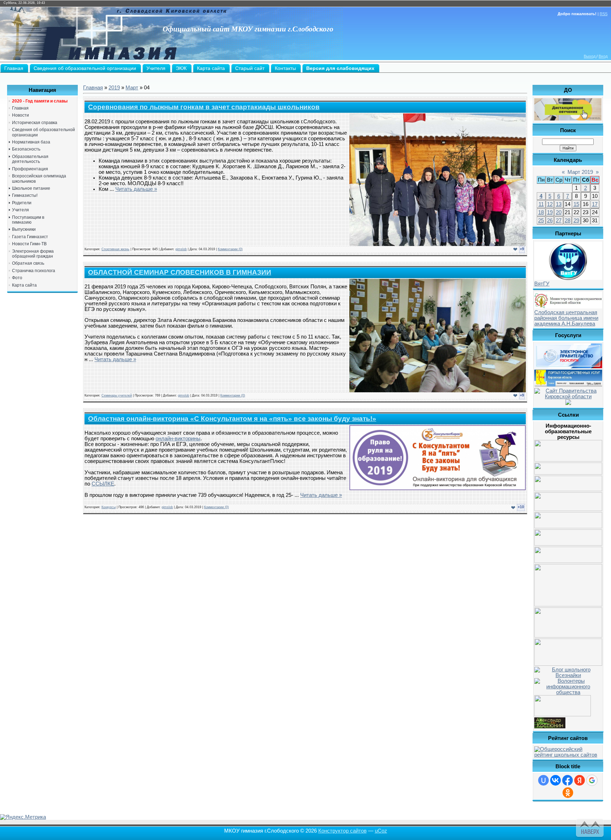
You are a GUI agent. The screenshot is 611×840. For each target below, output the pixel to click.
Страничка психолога (33, 270)
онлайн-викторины (178, 438)
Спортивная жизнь (115, 249)
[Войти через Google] (592, 780)
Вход (603, 56)
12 (550, 204)
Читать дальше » (136, 189)
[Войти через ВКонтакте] (555, 780)
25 (541, 220)
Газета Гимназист (30, 236)
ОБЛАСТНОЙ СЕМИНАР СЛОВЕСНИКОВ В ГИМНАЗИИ (179, 272)
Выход (590, 56)
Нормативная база (31, 142)
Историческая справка (34, 122)
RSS (603, 14)
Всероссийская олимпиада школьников (39, 178)
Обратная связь (28, 263)
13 (558, 204)
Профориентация (30, 168)
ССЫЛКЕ (103, 484)
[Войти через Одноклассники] (568, 792)
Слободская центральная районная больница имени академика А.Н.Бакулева (566, 318)
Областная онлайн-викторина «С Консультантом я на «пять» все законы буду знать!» (232, 418)
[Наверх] (589, 826)
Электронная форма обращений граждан (33, 254)
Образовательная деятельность (30, 159)
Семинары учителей (116, 395)
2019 (114, 87)
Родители (21, 202)
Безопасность (26, 149)
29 (576, 220)
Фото (17, 277)
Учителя (20, 209)
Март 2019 (580, 172)
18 (541, 212)
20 (558, 212)
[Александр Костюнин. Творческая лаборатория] (549, 726)
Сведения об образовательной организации (43, 132)
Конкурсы (108, 507)
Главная (20, 108)
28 (567, 220)
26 (550, 220)
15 (576, 204)
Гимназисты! (24, 195)
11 (541, 204)
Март (132, 87)
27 (558, 220)
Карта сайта (24, 285)
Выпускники (24, 229)
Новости (20, 115)
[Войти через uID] (543, 780)
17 (595, 204)
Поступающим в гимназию (28, 220)
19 (550, 212)
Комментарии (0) (230, 249)
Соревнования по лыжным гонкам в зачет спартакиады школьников (204, 107)
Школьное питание (31, 188)
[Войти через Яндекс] (579, 780)
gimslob (181, 249)
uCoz (381, 831)
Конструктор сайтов (342, 831)
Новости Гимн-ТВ (29, 243)
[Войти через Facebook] (567, 780)
